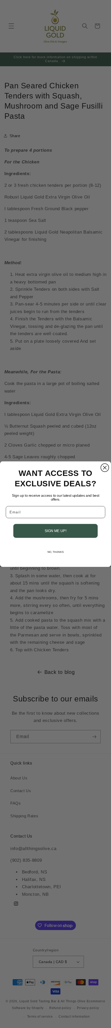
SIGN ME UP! (55, 531)
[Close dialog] (105, 467)
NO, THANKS (55, 551)
